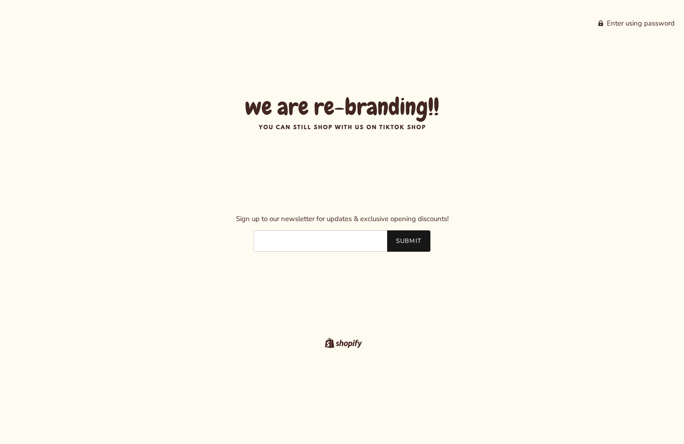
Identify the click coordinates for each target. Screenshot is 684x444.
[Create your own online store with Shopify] (342, 342)
